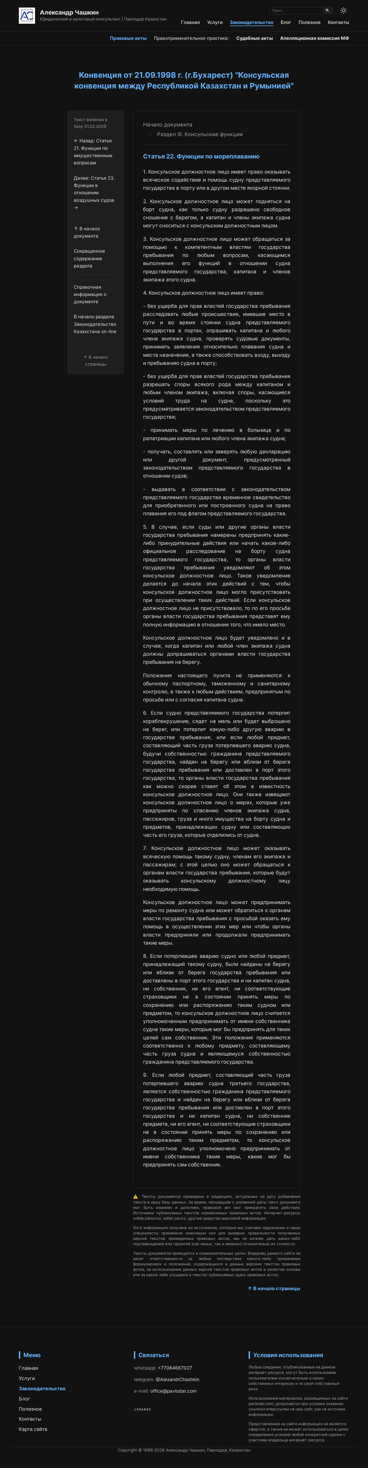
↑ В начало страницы (274, 1288)
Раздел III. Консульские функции (200, 134)
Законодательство (251, 22)
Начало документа (167, 124)
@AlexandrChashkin (177, 1379)
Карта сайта (33, 1429)
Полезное (309, 22)
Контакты (338, 22)
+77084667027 (175, 1368)
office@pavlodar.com (173, 1391)
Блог (286, 22)
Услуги (215, 22)
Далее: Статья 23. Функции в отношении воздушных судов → (94, 192)
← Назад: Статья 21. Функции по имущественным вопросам (93, 152)
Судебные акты (254, 38)
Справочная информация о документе (90, 294)
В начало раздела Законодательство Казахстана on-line (95, 324)
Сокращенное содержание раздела (89, 258)
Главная (190, 22)
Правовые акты (128, 38)
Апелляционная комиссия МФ (314, 38)
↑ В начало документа (87, 232)
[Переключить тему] (343, 10)
